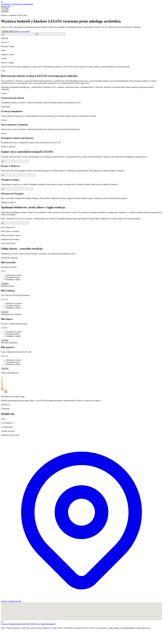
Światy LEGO (10, 4)
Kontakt (30, 4)
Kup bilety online (7, 31)
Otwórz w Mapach (40, 624)
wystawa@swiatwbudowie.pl (12, 624)
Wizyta (19, 4)
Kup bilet (5, 11)
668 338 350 (6, 6)
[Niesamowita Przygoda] (17, 188)
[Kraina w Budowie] (15, 161)
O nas (3, 4)
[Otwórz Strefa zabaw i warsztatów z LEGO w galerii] (15, 223)
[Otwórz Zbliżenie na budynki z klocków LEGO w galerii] (50, 34)
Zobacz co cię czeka (22, 31)
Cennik (24, 4)
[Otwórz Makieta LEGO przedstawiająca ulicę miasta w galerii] (18, 34)
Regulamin (51, 624)
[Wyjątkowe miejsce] (18, 175)
